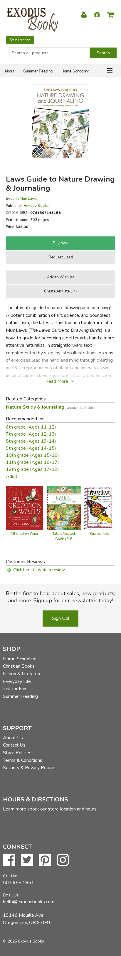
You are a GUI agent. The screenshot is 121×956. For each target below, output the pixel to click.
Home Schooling (75, 71)
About (9, 71)
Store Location (20, 40)
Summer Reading (38, 71)
